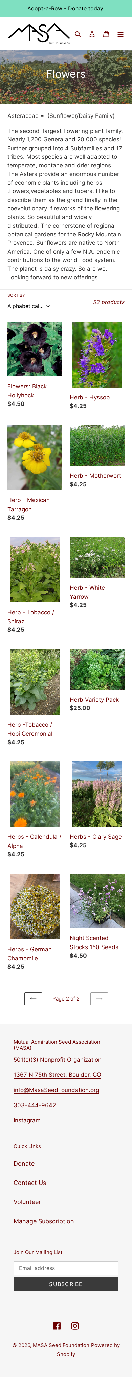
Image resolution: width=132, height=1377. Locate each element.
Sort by (16, 295)
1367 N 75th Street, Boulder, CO (57, 1074)
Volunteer (27, 1201)
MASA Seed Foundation (61, 1345)
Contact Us (30, 1182)
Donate (24, 1163)
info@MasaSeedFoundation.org (56, 1090)
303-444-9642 (35, 1105)
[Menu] (120, 34)
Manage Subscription (44, 1221)
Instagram (27, 1120)
